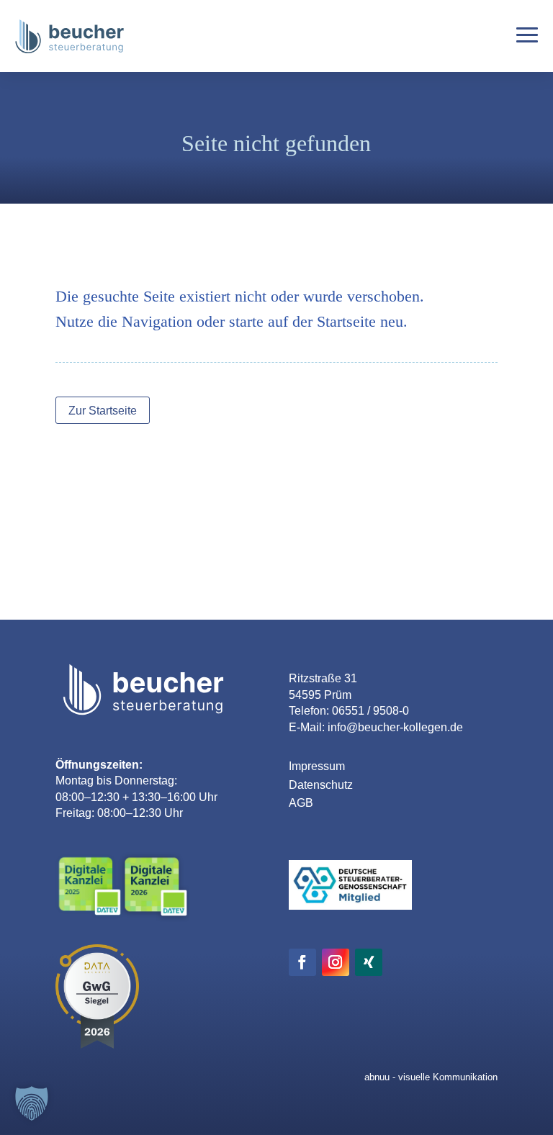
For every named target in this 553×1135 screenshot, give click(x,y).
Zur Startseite (102, 410)
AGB (301, 803)
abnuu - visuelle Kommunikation (431, 1077)
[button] (31, 1103)
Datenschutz (321, 785)
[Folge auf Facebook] (302, 962)
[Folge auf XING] (368, 962)
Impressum (317, 766)
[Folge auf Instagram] (335, 962)
